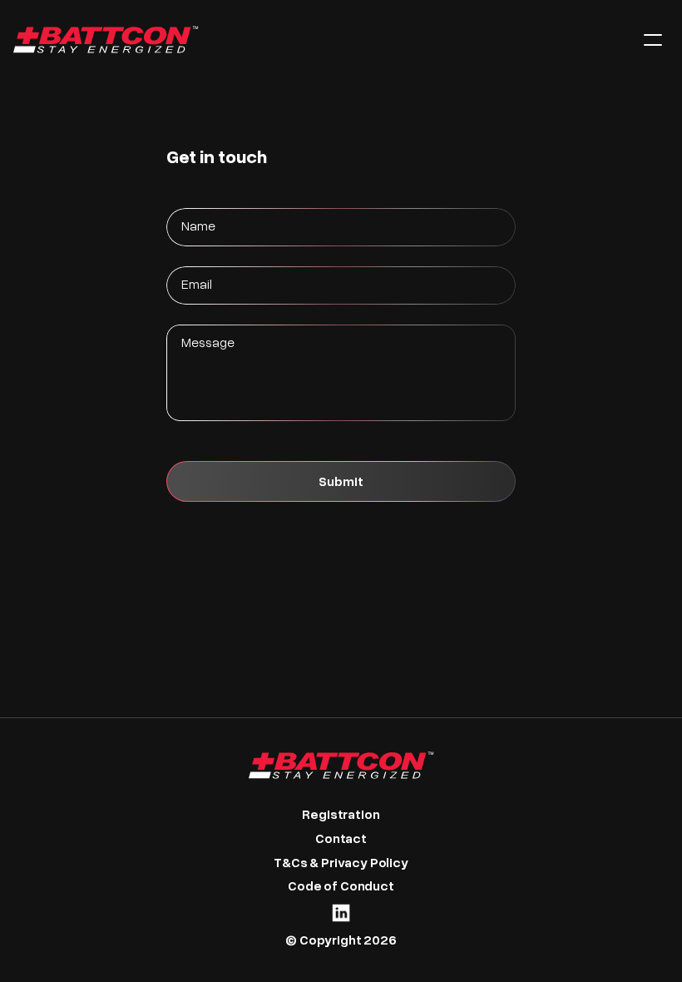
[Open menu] (653, 40)
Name (198, 225)
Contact (341, 837)
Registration (340, 813)
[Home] (315, 39)
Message (208, 341)
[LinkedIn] (341, 913)
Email (196, 283)
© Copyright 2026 (340, 939)
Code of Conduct (341, 885)
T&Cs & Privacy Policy (341, 861)
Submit (341, 480)
